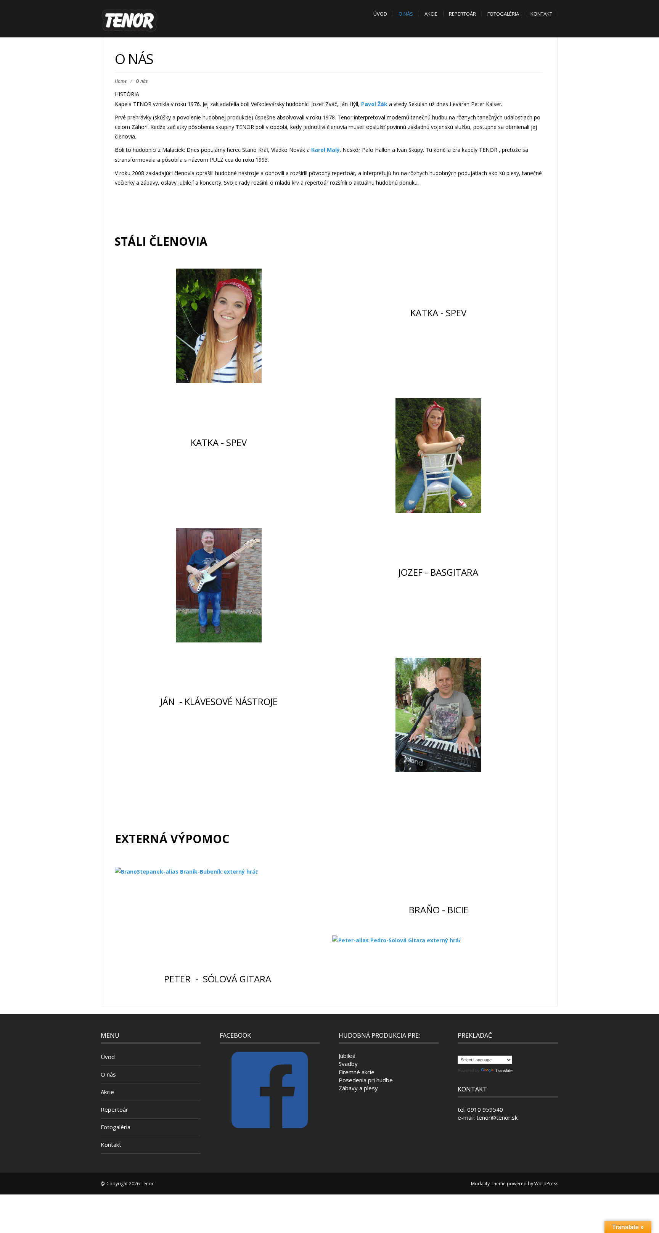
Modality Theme (488, 1183)
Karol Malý (325, 149)
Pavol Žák (374, 104)
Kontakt (541, 13)
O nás (406, 13)
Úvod (380, 13)
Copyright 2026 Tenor (130, 1183)
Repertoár (462, 13)
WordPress (546, 1183)
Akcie (430, 13)
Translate (504, 1070)
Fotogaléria (503, 13)
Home (121, 81)
